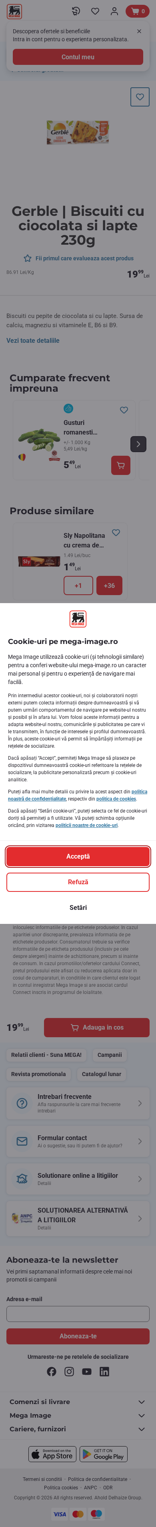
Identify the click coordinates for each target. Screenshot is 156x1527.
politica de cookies (116, 799)
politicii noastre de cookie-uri (87, 825)
